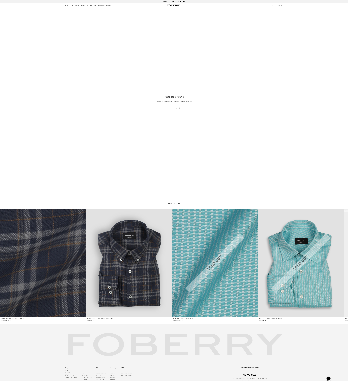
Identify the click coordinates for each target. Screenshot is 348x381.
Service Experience (87, 371)
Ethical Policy (85, 375)
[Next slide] (81, 263)
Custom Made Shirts (70, 376)
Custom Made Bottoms (71, 377)
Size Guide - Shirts (126, 371)
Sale (66, 379)
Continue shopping (174, 108)
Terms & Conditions (87, 377)
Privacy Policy (85, 373)
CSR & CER (113, 375)
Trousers (67, 372)
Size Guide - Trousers (126, 373)
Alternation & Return (101, 373)
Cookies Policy (85, 379)
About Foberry (114, 371)
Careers (112, 377)
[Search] (272, 5)
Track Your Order (100, 379)
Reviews (112, 379)
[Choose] (169, 314)
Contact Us (113, 373)
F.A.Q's (97, 371)
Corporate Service (100, 377)
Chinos (67, 374)
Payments (98, 375)
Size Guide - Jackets (126, 375)
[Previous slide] (5, 263)
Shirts (66, 370)
